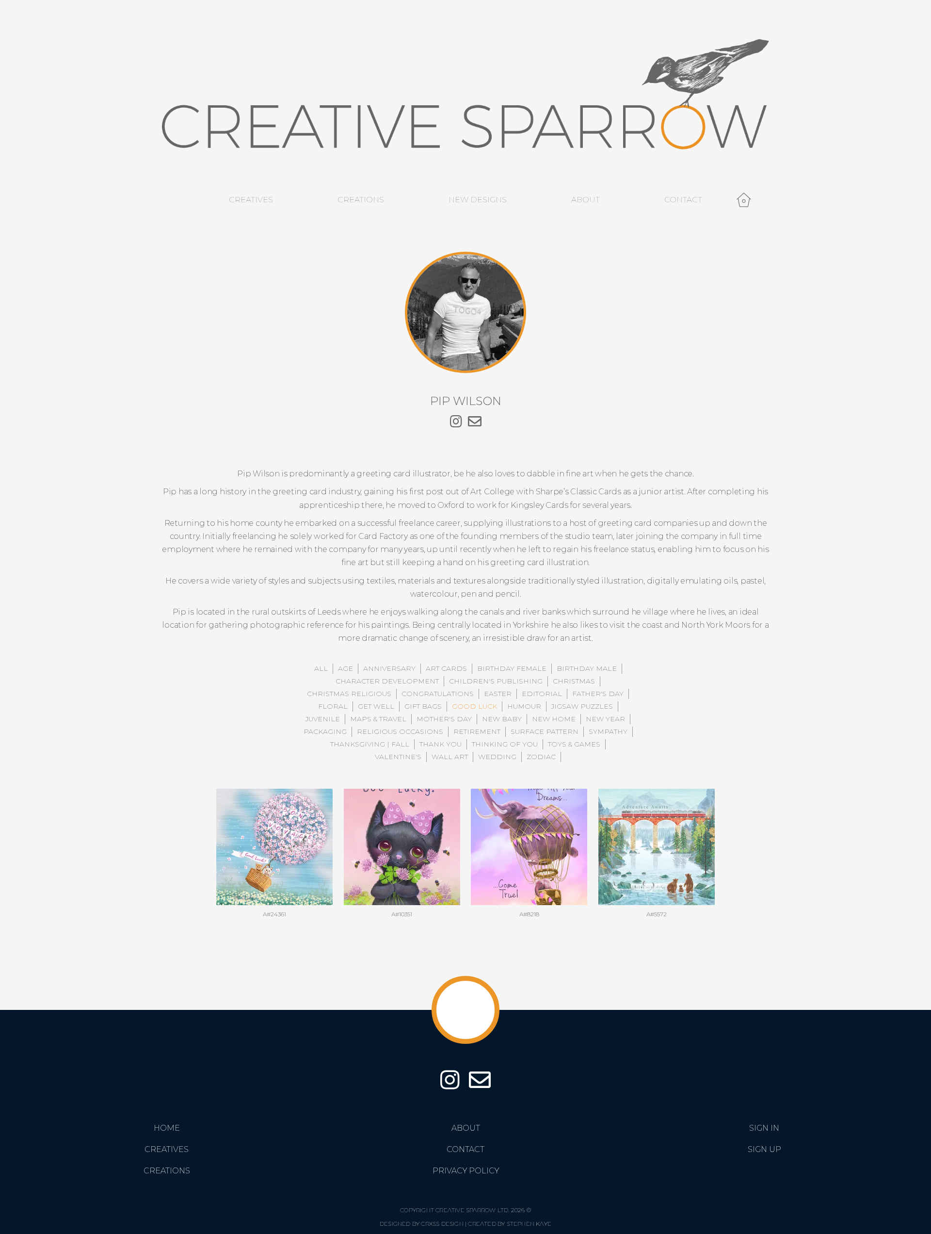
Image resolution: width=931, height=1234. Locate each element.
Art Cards (446, 668)
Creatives (251, 199)
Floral (333, 706)
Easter (498, 693)
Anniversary (389, 668)
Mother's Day (444, 718)
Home (167, 1128)
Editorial (542, 693)
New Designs (478, 199)
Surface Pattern (544, 731)
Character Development (387, 681)
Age (345, 668)
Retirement (476, 731)
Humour (524, 706)
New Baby (502, 718)
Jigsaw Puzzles (582, 706)
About (585, 199)
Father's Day (598, 693)
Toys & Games (574, 744)
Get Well (376, 706)
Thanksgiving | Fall (369, 744)
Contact (683, 199)
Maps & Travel (378, 718)
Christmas (574, 681)
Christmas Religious (349, 693)
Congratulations (437, 693)
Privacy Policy (466, 1170)
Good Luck (474, 706)
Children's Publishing (496, 681)
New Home (554, 718)
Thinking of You (505, 744)
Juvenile (322, 718)
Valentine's (398, 756)
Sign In (764, 1128)
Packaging (325, 731)
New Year (605, 718)
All (321, 668)
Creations (360, 199)
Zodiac (541, 756)
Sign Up (764, 1149)
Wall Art (450, 756)
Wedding (497, 756)
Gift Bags (423, 706)
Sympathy (608, 731)
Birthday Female (511, 668)
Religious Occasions (400, 731)
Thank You (440, 744)
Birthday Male (587, 668)
